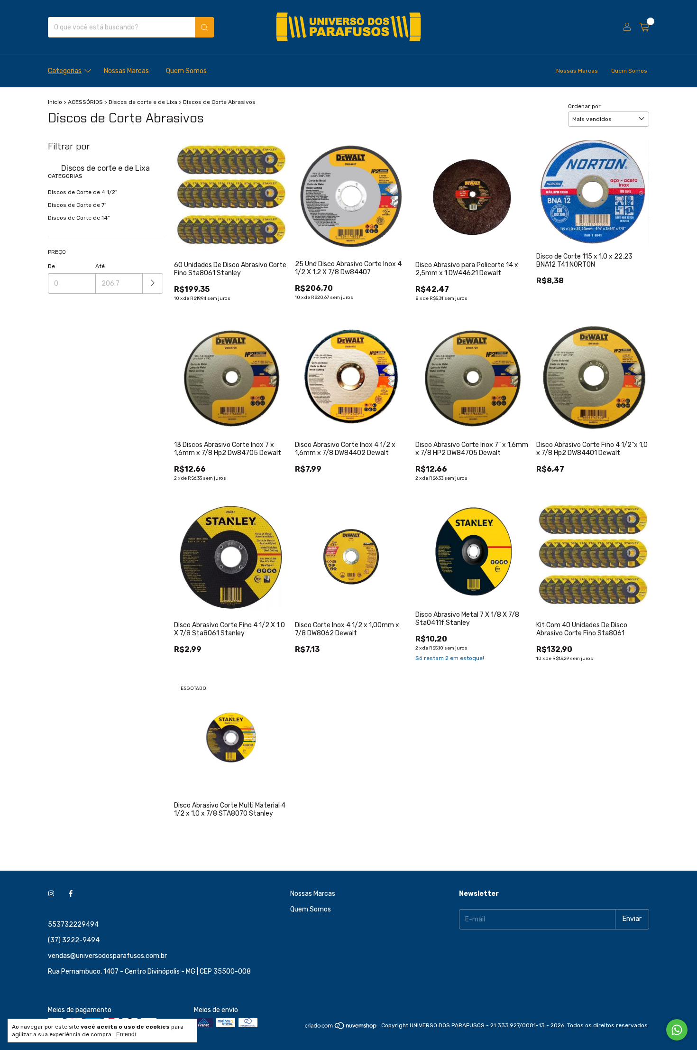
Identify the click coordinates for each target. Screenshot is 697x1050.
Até (100, 266)
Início (55, 102)
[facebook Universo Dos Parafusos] (70, 894)
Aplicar (153, 283)
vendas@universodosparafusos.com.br (107, 956)
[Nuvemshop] (341, 1027)
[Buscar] (204, 27)
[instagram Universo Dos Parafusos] (51, 894)
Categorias (65, 71)
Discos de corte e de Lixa (143, 102)
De (51, 266)
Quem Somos (186, 71)
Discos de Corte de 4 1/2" (82, 192)
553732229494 (73, 924)
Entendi (126, 1034)
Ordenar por (584, 106)
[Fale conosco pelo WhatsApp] (677, 1030)
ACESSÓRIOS (85, 102)
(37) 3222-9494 (74, 940)
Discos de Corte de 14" (79, 217)
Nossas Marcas (126, 71)
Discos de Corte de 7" (77, 205)
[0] (644, 27)
